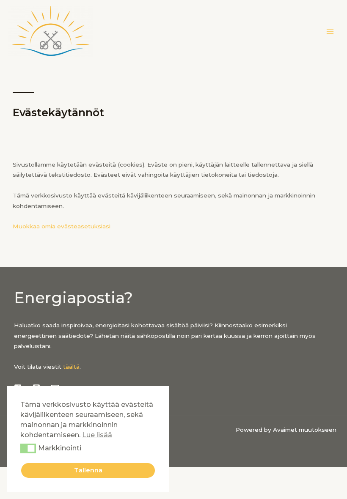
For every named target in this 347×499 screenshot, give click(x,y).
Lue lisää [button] (97, 435)
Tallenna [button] (88, 470)
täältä (71, 366)
